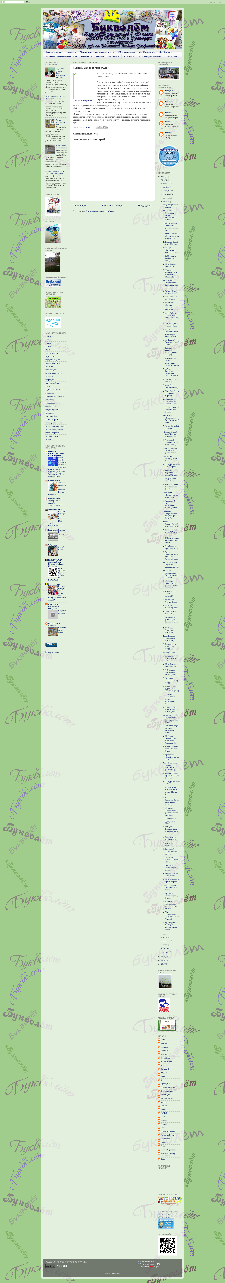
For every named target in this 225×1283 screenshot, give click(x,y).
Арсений (164, 1065)
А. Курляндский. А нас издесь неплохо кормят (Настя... (170, 925)
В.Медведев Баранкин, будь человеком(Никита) (171, 830)
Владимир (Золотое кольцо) (170, 206)
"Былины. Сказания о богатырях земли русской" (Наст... (171, 236)
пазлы (47, 386)
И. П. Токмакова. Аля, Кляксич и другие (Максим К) (170, 790)
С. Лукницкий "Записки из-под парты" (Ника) (170, 442)
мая (164, 937)
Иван (163, 1039)
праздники (49, 393)
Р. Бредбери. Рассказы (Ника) (170, 606)
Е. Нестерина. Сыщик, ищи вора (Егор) (171, 680)
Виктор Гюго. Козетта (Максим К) (170, 458)
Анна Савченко (167, 1062)
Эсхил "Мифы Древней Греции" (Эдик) (171, 859)
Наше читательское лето (107, 56)
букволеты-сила (51, 353)
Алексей (164, 1054)
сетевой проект (51, 406)
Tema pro (164, 1047)
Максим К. (165, 1043)
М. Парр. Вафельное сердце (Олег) (171, 265)
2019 (163, 957)
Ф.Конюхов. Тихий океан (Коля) (170, 874)
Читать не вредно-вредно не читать (97, 52)
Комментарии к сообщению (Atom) (100, 211)
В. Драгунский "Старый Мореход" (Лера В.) (171, 757)
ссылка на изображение (83, 101)
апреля (166, 941)
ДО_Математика (147, 52)
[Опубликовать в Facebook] (104, 127)
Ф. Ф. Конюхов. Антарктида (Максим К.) (169, 630)
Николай (164, 1124)
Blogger (117, 1273)
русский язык (50, 403)
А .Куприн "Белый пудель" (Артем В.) (170, 532)
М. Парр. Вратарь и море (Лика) (170, 480)
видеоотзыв (50, 356)
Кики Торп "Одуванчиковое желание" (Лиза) (170, 250)
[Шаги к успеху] (53, 215)
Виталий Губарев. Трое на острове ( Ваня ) (170, 887)
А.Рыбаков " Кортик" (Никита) (171, 380)
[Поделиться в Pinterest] (106, 127)
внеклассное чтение (53, 363)
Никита (164, 1120)
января (166, 952)
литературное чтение (53, 373)
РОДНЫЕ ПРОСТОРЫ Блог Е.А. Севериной (56, 453)
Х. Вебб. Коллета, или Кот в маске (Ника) (170, 258)
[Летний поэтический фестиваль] (165, 988)
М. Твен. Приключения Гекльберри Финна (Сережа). (171, 915)
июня (165, 934)
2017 (163, 964)
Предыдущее (145, 205)
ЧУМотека (52, 545)
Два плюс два (54, 584)
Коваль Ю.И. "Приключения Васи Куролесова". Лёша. (171, 418)
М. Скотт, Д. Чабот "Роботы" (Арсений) (170, 593)
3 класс (48, 343)
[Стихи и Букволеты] (164, 1012)
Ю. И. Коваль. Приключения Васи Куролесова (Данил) (170, 283)
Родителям (129, 56)
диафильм (49, 366)
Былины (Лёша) (169, 652)
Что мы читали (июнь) (168, 844)
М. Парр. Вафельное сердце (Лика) (171, 665)
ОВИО (48, 350)
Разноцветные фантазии (54, 624)
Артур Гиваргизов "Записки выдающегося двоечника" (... (170, 766)
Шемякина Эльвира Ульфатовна (168, 1154)
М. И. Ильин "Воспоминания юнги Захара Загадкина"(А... (170, 739)
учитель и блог (51, 416)
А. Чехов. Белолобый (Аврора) (171, 427)
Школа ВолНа (54, 481)
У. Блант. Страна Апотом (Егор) (169, 838)
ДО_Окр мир (165, 52)
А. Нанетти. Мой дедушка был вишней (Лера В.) (171, 688)
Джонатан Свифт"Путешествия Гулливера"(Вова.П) (171, 514)
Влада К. (164, 1073)
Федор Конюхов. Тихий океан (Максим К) (169, 638)
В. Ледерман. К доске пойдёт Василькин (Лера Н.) (170, 620)
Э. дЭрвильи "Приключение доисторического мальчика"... (170, 584)
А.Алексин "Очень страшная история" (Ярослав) (171, 775)
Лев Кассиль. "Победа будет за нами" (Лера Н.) (170, 495)
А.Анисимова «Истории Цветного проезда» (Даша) (170, 306)
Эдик (163, 1159)
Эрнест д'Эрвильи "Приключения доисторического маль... (170, 226)
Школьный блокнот (56, 530)
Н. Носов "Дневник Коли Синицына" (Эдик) (170, 487)
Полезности (86, 56)
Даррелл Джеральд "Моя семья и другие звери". (170, 450)
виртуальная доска (52, 360)
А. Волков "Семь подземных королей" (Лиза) (170, 472)
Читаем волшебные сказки (60, 122)
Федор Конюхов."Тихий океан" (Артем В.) (171, 524)
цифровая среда (51, 419)
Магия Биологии (55, 510)
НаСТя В (164, 1113)
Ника (163, 1117)
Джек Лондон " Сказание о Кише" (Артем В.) (171, 342)
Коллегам (71, 52)
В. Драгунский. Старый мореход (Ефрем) (170, 895)
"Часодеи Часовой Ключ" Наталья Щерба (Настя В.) (170, 434)
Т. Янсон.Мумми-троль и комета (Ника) (170, 821)
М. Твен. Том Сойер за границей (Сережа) (171, 393)
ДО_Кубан (172, 56)
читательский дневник (54, 429)
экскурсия (49, 439)
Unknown (164, 1051)
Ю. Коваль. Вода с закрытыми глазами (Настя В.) (171, 564)
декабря (166, 183)
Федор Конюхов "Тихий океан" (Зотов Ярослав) (170, 401)
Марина (164, 1102)
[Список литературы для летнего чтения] (53, 242)
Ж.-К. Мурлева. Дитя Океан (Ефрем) (171, 465)
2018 (163, 960)
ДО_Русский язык (126, 52)
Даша (163, 1076)
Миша (163, 1109)
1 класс (48, 336)
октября (166, 191)
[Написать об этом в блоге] (99, 127)
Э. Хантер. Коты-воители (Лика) (170, 292)
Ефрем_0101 (165, 1084)
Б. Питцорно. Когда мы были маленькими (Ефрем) (170, 729)
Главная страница (54, 52)
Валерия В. (165, 1069)
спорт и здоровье (52, 409)
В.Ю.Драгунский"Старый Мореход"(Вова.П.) (171, 409)
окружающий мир (52, 383)
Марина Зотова (167, 1098)
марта (165, 945)
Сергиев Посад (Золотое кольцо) (170, 386)
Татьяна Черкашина (168, 1150)
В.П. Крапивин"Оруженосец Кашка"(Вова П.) (171, 801)
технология (49, 413)
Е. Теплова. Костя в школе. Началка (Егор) (170, 749)
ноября (166, 187)
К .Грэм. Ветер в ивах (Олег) (169, 612)
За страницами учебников (150, 56)
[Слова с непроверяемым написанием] (53, 307)
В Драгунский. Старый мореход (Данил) (170, 851)
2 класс (48, 340)
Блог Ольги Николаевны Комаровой (53, 606)
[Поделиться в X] (102, 127)
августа (166, 198)
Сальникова (165, 1139)
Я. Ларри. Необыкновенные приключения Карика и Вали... (170, 332)
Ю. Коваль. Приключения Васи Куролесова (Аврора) (170, 574)
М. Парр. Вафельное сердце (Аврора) (171, 880)
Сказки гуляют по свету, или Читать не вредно (54, 172)
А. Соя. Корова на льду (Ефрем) (170, 298)
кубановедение (51, 370)
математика (49, 376)
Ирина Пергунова (168, 1087)
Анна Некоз (165, 1058)
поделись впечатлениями (55, 390)
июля (165, 202)
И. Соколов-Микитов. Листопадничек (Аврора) (170, 351)
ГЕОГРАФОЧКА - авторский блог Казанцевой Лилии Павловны (56, 563)
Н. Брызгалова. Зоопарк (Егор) (170, 601)
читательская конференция (55, 426)
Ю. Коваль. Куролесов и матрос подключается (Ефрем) (169, 215)
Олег (162, 1128)
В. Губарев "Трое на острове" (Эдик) (170, 324)
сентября (166, 194)
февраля (166, 948)
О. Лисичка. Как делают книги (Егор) (169, 646)
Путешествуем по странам (61, 147)
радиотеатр (49, 400)
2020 (163, 180)
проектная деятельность (54, 396)
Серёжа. (164, 1146)
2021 (163, 176)
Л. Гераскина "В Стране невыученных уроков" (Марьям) (171, 361)
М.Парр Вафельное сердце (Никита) (170, 547)
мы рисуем (49, 380)
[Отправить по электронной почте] (97, 127)
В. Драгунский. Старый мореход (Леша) (170, 867)
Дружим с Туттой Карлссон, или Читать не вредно (60, 73)
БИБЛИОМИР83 (55, 498)
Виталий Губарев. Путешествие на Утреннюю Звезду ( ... (171, 316)
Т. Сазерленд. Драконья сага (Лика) (169, 658)
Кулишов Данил (167, 1091)
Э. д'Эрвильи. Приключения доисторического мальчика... (170, 811)
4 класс (48, 346)
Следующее (79, 205)
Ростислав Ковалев (168, 1135)
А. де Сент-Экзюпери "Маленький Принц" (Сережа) (170, 372)
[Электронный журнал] (53, 286)
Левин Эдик (165, 1095)
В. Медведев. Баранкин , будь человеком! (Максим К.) (170, 273)
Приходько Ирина (168, 1131)
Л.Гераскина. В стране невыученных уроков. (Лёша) (170, 504)
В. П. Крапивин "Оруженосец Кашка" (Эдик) (169, 672)
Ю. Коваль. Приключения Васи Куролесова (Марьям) (170, 718)
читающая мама (51, 436)
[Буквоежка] (170, 1205)
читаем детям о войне (54, 423)
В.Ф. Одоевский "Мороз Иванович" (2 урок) (55, 97)
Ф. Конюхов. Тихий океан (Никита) (170, 243)
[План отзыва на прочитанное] (53, 327)
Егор (162, 1080)
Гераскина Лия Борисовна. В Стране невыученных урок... (169, 698)
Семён (163, 1142)
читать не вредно (52, 433)
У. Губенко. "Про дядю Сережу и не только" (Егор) (171, 709)
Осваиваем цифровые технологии (61, 56)
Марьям (164, 1106)
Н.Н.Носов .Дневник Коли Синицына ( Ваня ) (171, 540)
